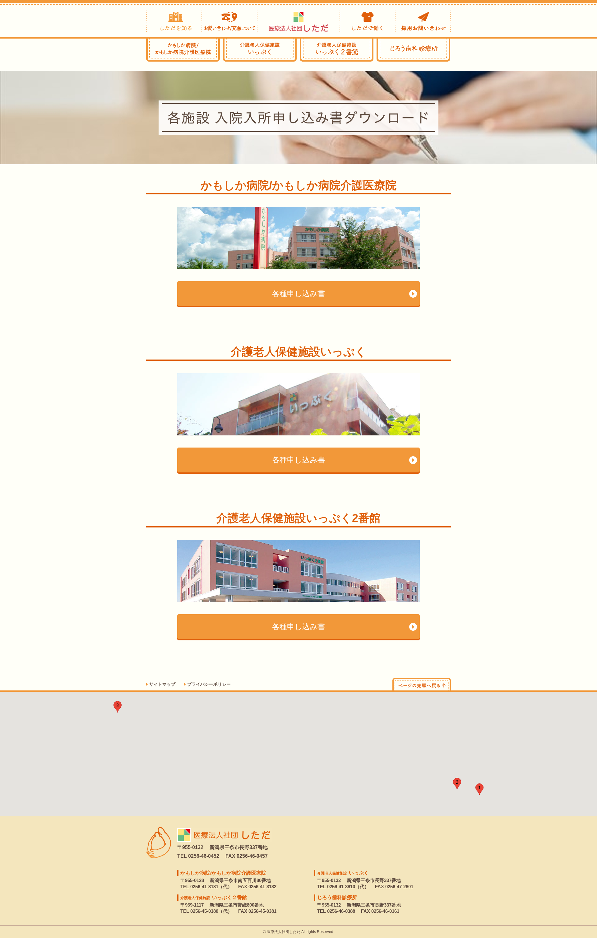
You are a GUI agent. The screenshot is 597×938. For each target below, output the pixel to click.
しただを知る (174, 20)
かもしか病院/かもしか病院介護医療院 (223, 872)
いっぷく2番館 (336, 50)
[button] (479, 789)
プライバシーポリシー (209, 684)
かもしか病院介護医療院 (183, 50)
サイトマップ (162, 684)
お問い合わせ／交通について (229, 20)
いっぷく (260, 50)
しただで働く (368, 20)
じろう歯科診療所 (413, 50)
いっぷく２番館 (213, 897)
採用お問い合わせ (423, 20)
